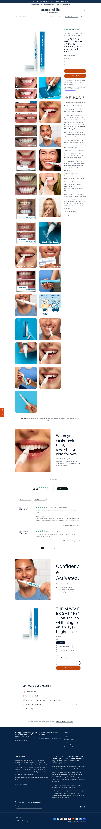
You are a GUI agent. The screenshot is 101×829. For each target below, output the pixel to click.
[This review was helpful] (78, 525)
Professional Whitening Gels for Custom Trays (72, 743)
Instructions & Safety (70, 90)
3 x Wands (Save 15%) (64, 646)
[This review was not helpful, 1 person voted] (80, 525)
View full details (74, 674)
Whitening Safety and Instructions (50, 738)
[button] (16, 10)
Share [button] (67, 215)
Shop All (66, 736)
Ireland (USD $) (21, 820)
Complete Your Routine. (70, 746)
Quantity (58, 654)
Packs (65, 62)
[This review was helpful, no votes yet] (78, 541)
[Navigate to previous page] (39, 548)
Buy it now (75, 75)
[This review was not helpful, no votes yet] (80, 541)
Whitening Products (69, 739)
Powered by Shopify (81, 821)
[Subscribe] (41, 807)
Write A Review (62, 489)
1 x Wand (60, 642)
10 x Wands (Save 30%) (65, 650)
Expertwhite (74, 821)
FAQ (65, 749)
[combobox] (25, 499)
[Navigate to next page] (61, 548)
